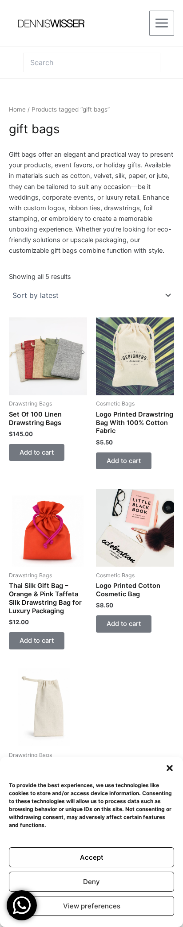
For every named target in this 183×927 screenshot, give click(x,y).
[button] (169, 768)
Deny (91, 881)
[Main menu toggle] (161, 23)
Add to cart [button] (37, 452)
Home (17, 109)
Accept (91, 857)
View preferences (91, 906)
